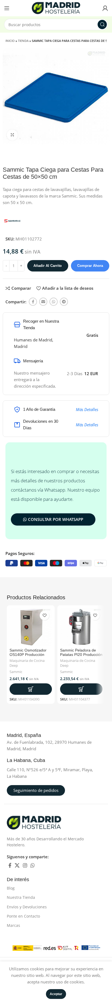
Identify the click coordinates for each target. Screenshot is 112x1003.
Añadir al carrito (47, 266)
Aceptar (56, 994)
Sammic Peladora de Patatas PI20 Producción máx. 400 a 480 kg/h (81, 654)
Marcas (13, 925)
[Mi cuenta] (105, 8)
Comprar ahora (90, 266)
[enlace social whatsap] (53, 302)
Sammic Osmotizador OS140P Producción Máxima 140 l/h (28, 654)
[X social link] (17, 865)
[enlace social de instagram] (25, 865)
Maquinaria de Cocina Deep (27, 663)
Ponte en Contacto (23, 916)
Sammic (16, 671)
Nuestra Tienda (21, 897)
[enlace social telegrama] (64, 302)
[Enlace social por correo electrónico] (43, 302)
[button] (31, 689)
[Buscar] (102, 24)
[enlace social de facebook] (33, 302)
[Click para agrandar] (12, 134)
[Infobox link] (30, 735)
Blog (11, 888)
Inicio (10, 41)
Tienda (23, 41)
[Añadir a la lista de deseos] (44, 615)
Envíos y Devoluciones (27, 906)
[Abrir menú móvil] (6, 8)
